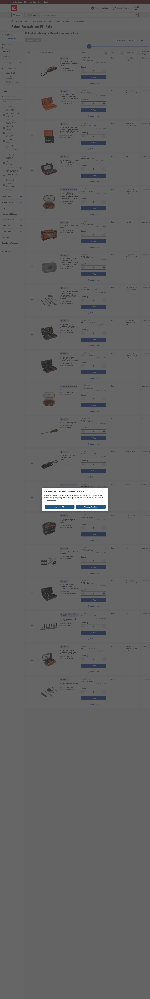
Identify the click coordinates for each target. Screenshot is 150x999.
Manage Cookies (91, 507)
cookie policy (51, 500)
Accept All (60, 507)
